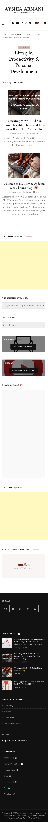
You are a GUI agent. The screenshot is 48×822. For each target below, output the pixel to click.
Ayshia (13, 133)
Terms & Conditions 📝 (13, 764)
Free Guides (9, 718)
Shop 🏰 (7, 776)
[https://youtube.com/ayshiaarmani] (12, 608)
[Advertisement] (24, 265)
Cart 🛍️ (7, 788)
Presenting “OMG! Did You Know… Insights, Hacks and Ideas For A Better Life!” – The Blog (24, 125)
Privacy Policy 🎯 (11, 770)
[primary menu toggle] (3, 25)
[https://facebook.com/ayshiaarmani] (5, 608)
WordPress (23, 818)
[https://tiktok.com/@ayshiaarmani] (27, 608)
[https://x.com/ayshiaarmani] (35, 608)
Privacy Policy (35, 818)
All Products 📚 (10, 758)
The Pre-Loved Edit (12, 724)
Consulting (8, 705)
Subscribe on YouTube (23, 370)
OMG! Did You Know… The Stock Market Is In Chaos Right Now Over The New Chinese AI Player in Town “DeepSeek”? (29, 641)
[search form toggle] (45, 23)
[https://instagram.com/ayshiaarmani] (20, 608)
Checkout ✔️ (9, 794)
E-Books (7, 712)
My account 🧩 (10, 782)
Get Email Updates (23, 347)
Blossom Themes (37, 816)
